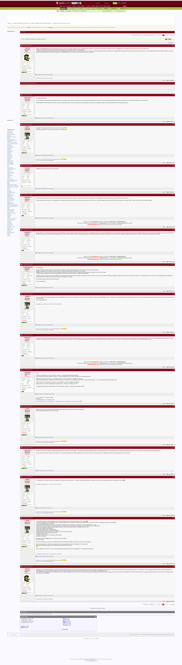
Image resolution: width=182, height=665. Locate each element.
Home (61, 6)
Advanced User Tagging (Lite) (83, 659)
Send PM (163, 80)
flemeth (27, 168)
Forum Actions (75, 11)
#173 (173, 293)
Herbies (8, 159)
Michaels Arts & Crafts (12, 184)
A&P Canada (10, 132)
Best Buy (9, 135)
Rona (8, 208)
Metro (8, 183)
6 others (48, 74)
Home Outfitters (10, 164)
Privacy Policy (170, 634)
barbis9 (44, 324)
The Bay (9, 221)
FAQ (58, 11)
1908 (170, 39)
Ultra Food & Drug (11, 226)
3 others (49, 556)
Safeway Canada (10, 209)
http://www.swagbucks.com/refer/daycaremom (45, 399)
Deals (64, 6)
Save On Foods (10, 210)
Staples (8, 216)
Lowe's (8, 177)
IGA (8, 166)
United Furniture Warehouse (10, 229)
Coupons (74, 6)
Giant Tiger (9, 156)
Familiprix (9, 148)
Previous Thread (94, 608)
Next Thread (101, 608)
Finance (93, 6)
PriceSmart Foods (11, 199)
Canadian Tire (10, 141)
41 (27, 387)
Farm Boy (9, 149)
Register (123, 3)
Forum (63, 8)
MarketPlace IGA (10, 181)
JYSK (8, 171)
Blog (58, 8)
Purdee (44, 74)
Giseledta (38, 74)
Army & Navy (10, 133)
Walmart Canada (10, 232)
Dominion (9, 144)
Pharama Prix (10, 196)
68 (27, 68)
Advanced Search (120, 11)
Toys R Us (9, 225)
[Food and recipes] (119, 6)
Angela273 (45, 155)
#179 (173, 517)
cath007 (27, 127)
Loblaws (9, 174)
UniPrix (8, 227)
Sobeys (8, 214)
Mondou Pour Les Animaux (12, 185)
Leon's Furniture (10, 173)
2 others (48, 287)
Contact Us (132, 634)
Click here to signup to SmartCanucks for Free (29, 83)
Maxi (8, 182)
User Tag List (23, 31)
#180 (173, 566)
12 (163, 35)
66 (27, 182)
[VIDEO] (64, 622)
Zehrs (8, 234)
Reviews (97, 6)
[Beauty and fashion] (117, 6)
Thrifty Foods (10, 224)
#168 (173, 124)
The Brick (9, 222)
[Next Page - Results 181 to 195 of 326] (170, 35)
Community (68, 11)
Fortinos (9, 154)
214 (28, 211)
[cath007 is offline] (27, 136)
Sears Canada (10, 211)
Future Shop (9, 155)
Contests (88, 6)
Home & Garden (106, 6)
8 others (50, 358)
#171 (173, 229)
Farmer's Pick (10, 150)
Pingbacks (23, 626)
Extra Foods (9, 146)
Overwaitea (9, 191)
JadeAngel (45, 358)
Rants (101, 6)
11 (161, 35)
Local (113, 8)
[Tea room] (114, 6)
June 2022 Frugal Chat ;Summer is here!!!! (35, 39)
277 (28, 111)
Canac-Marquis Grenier (12, 140)
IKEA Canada (10, 167)
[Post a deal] (124, 6)
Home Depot (9, 161)
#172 (173, 264)
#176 (173, 406)
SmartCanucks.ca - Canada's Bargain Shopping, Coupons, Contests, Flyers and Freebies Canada (150, 634)
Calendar (62, 11)
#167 (173, 94)
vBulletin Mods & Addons (93, 659)
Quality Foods (10, 202)
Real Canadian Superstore (12, 205)
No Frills (9, 190)
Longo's (8, 176)
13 (165, 35)
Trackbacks (65, 625)
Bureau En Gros (10, 139)
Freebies (83, 6)
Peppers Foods (10, 194)
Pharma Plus (10, 197)
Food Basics (9, 151)
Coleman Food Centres (12, 142)
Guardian (9, 158)
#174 (173, 334)
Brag (105, 8)
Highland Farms (10, 160)
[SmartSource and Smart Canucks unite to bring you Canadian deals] (13, 123)
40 (27, 148)
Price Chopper (10, 198)
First (153, 35)
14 (167, 35)
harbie (42, 74)
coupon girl (27, 97)
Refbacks (23, 627)
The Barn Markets (11, 219)
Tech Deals (68, 6)
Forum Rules (65, 629)
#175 (173, 369)
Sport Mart (9, 215)
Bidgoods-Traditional (11, 136)
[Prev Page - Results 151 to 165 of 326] (155, 35)
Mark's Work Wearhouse (12, 180)
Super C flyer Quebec (11, 218)
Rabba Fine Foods (11, 203)
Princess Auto (10, 200)
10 (159, 35)
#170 (173, 194)
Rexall (8, 207)
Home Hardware (10, 163)
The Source (9, 223)
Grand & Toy (9, 157)
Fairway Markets (10, 147)
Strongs (8, 217)
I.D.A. (8, 165)
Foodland (9, 152)
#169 (173, 165)
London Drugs (10, 175)
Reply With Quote (171, 80)
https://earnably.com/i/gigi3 (47, 397)
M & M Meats (10, 179)
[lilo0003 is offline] (27, 57)
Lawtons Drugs (10, 172)
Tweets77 (45, 252)
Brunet (8, 138)
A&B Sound (9, 131)
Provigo (8, 201)
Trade (122, 8)
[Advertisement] (47, 89)
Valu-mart (9, 231)
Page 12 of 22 (147, 35)
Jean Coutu (9, 169)
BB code (65, 618)
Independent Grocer (11, 168)
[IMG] (64, 621)
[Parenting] (121, 6)
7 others (49, 252)
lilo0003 (27, 48)
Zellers (8, 235)
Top (95, 8)
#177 (173, 447)
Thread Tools (170, 42)
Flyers (78, 6)
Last (172, 35)
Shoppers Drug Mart (11, 213)
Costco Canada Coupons (12, 143)
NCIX (8, 189)
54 (27, 281)
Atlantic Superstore (11, 134)
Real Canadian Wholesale (12, 206)
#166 (173, 45)
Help (119, 3)
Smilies (64, 619)
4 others (49, 155)
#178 (173, 476)
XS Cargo (9, 233)
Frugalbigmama (28, 267)
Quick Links (83, 11)
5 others (49, 188)
